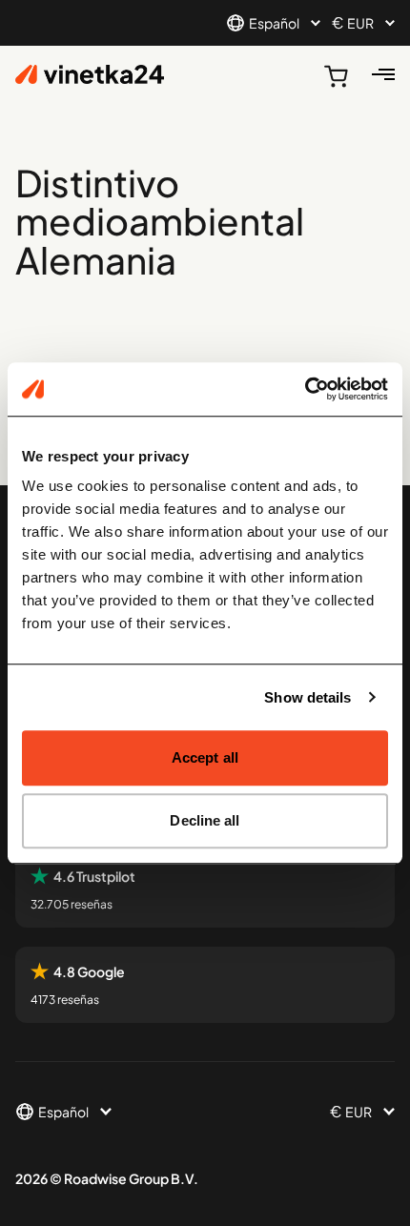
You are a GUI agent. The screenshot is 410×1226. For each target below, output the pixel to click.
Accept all (205, 757)
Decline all (204, 820)
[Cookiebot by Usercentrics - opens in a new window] (304, 389)
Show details (307, 697)
